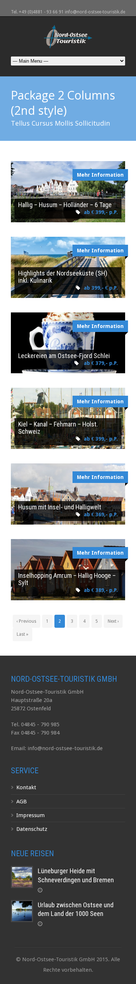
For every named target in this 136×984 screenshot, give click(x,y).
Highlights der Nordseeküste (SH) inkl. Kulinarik (62, 276)
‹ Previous (26, 621)
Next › (113, 621)
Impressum (30, 815)
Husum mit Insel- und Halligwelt (59, 507)
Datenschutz (31, 829)
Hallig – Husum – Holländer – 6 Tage (65, 205)
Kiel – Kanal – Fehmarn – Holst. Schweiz (58, 427)
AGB (21, 801)
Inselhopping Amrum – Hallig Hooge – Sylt (67, 579)
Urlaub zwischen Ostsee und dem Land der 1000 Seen (76, 909)
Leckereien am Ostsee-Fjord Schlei (64, 355)
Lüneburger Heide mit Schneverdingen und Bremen (76, 875)
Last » (22, 634)
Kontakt (26, 787)
